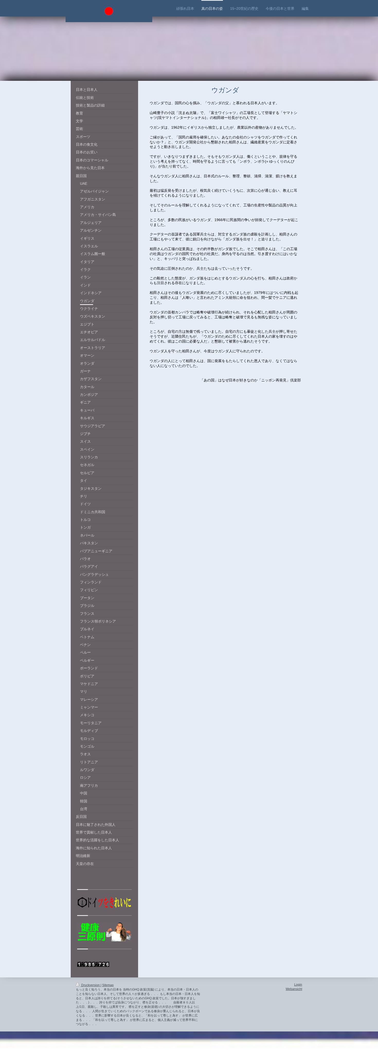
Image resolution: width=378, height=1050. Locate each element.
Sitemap (108, 985)
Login (298, 984)
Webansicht (294, 989)
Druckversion (90, 985)
